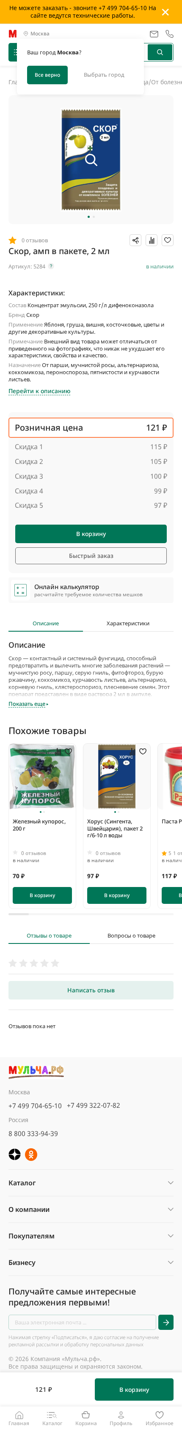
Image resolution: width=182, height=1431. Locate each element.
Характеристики (128, 623)
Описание (46, 623)
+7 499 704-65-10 (35, 1105)
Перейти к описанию (39, 391)
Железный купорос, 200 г (39, 824)
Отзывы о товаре (49, 935)
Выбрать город (104, 74)
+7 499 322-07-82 (93, 1105)
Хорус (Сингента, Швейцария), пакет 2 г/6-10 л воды (115, 828)
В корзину (91, 534)
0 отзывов (33, 853)
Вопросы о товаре (131, 935)
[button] (89, 217)
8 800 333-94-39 (33, 1133)
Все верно (47, 74)
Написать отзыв (91, 990)
